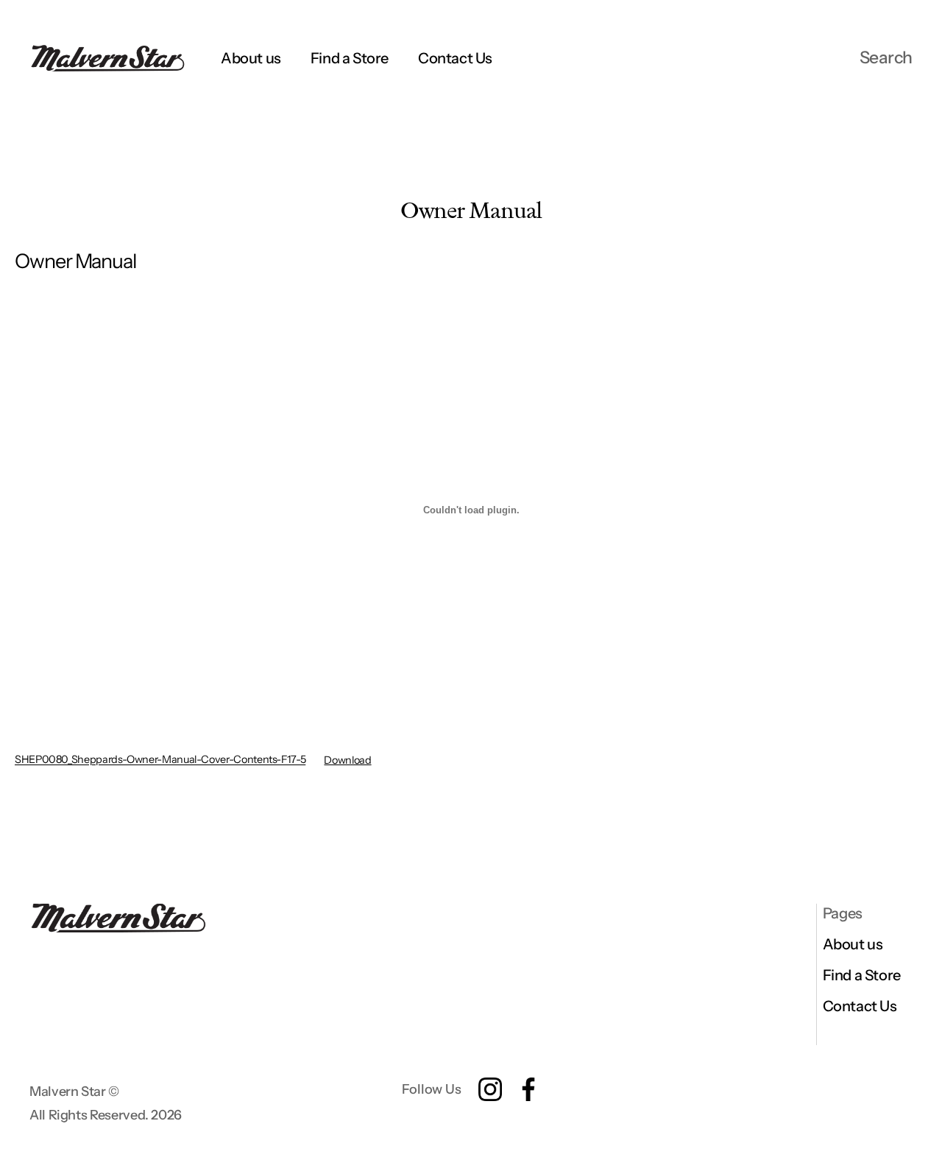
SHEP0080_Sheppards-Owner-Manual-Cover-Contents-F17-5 (160, 760)
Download (347, 760)
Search (886, 57)
